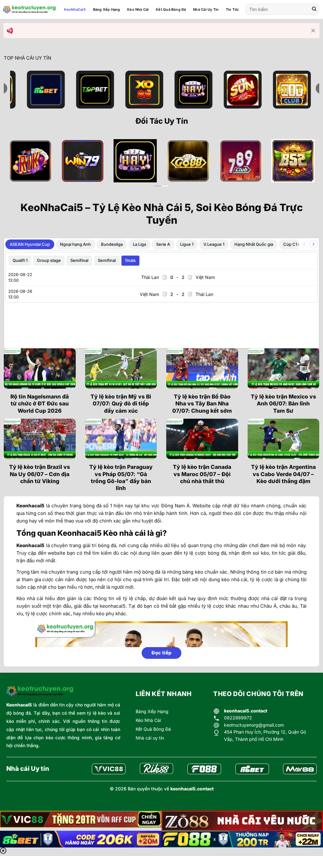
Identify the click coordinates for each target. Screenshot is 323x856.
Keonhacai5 (19, 704)
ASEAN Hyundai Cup (30, 244)
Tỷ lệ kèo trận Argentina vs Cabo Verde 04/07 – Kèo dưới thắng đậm (283, 473)
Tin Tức (232, 9)
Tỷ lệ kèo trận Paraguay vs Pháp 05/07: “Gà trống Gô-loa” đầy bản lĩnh (121, 477)
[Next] (305, 166)
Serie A (163, 244)
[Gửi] (314, 9)
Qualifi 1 (20, 260)
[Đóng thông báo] (313, 30)
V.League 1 (213, 244)
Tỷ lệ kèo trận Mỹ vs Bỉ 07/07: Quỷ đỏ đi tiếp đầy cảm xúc (121, 403)
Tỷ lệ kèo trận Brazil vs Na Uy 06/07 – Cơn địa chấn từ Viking (39, 473)
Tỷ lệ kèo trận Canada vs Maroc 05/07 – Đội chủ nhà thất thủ (202, 473)
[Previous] (18, 166)
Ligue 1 (186, 244)
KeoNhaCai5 (75, 9)
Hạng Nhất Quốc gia (253, 244)
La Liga (139, 244)
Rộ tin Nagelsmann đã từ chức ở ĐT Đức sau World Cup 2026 (39, 403)
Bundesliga (112, 244)
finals (130, 260)
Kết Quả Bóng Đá (171, 9)
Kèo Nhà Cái (138, 9)
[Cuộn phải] (313, 244)
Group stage (49, 260)
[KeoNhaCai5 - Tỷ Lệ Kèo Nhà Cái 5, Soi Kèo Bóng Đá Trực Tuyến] (29, 9)
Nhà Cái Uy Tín (206, 9)
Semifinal (79, 260)
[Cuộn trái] (304, 244)
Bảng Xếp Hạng (106, 9)
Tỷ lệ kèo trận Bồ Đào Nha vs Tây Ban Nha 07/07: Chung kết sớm (202, 403)
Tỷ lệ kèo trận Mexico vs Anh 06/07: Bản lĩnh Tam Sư (283, 403)
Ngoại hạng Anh (75, 244)
